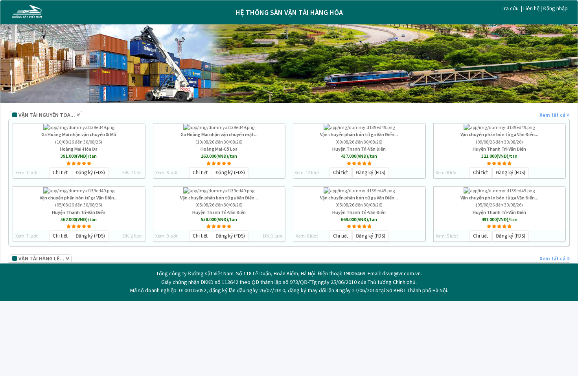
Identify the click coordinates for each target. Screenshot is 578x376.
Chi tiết (60, 172)
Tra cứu (511, 8)
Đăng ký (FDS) (90, 172)
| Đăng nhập (554, 8)
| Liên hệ (531, 8)
